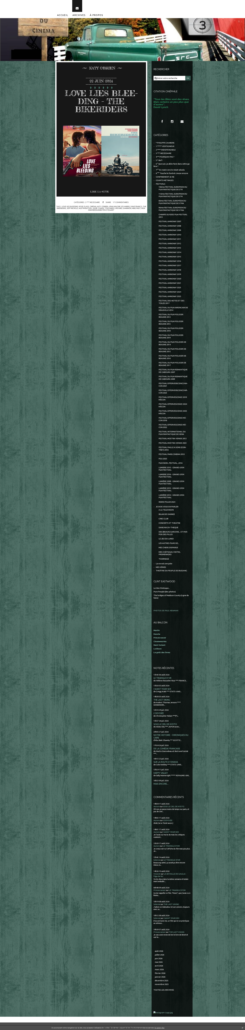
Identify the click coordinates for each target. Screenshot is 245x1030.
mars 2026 (159, 969)
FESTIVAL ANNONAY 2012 (170, 243)
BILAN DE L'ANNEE (167, 514)
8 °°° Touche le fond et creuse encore (172, 173)
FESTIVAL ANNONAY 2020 (170, 279)
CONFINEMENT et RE (165, 177)
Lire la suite (99, 191)
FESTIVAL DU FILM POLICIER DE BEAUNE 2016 (172, 357)
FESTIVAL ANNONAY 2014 (170, 252)
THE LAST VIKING (162, 700)
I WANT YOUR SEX (162, 689)
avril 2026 (159, 966)
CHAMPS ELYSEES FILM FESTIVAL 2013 (173, 215)
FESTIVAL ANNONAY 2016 (170, 261)
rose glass (84, 206)
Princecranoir (160, 890)
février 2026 (160, 973)
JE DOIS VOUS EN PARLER (167, 507)
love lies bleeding (70, 206)
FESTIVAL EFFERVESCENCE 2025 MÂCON (173, 412)
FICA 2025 (163, 459)
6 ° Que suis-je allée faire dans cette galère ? (172, 165)
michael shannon (123, 208)
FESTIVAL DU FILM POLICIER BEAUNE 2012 (171, 315)
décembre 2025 (161, 980)
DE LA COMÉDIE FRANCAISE (167, 748)
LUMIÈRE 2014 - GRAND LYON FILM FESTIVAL (171, 496)
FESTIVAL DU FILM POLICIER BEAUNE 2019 (171, 336)
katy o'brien (102, 206)
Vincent (157, 874)
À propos (96, 15)
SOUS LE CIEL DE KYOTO (165, 724)
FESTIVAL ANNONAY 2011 (170, 239)
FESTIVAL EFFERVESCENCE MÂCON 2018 (172, 419)
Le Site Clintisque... (162, 588)
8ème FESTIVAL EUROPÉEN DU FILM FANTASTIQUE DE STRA (172, 202)
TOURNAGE (164, 559)
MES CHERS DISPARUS (168, 547)
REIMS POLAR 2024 (167, 502)
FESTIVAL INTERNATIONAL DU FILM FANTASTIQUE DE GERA (172, 433)
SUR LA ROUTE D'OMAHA (166, 762)
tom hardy (110, 208)
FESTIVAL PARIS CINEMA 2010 (172, 454)
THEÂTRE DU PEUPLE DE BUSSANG (171, 570)
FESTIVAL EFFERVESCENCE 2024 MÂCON (173, 405)
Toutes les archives (164, 990)
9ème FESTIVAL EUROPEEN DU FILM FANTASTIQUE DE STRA (172, 209)
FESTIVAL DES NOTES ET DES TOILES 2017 (171, 302)
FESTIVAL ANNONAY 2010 (170, 235)
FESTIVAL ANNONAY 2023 (170, 287)
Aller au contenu (9, 2)
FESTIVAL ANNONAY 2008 (170, 226)
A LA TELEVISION (166, 510)
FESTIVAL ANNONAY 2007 (170, 221)
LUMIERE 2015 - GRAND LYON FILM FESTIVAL (171, 468)
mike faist (136, 208)
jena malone (115, 206)
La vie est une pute (164, 563)
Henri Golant (159, 645)
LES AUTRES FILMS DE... (169, 543)
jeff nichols (72, 208)
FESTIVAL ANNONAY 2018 (170, 270)
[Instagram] (172, 121)
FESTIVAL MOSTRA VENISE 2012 (173, 438)
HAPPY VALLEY (161, 773)
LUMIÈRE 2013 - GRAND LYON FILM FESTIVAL (171, 489)
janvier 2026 (160, 977)
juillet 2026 (159, 955)
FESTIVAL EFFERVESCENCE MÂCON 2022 (172, 426)
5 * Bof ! (159, 160)
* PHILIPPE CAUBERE (165, 143)
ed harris (125, 206)
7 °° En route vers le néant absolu (170, 170)
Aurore (157, 806)
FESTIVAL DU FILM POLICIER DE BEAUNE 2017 (172, 364)
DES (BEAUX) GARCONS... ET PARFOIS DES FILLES (173, 533)
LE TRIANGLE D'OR (162, 678)
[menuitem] (62, 15)
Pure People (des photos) (165, 592)
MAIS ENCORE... (161, 784)
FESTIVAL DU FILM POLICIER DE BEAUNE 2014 (172, 343)
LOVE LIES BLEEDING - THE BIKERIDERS (101, 101)
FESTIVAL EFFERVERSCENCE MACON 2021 (173, 384)
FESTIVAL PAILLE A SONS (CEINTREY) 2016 (172, 448)
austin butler (85, 208)
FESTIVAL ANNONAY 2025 (170, 296)
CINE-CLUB (163, 519)
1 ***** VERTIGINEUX (165, 146)
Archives (78, 15)
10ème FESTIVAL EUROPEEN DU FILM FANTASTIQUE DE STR (173, 188)
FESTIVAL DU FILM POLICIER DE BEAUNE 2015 (172, 350)
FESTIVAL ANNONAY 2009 (170, 230)
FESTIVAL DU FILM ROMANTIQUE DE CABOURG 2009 (173, 377)
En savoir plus (159, 1028)
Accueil (62, 15)
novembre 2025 (162, 984)
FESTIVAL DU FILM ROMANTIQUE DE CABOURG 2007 (173, 370)
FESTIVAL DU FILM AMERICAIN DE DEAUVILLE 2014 (173, 308)
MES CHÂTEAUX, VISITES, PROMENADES (169, 553)
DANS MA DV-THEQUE (168, 527)
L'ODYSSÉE (159, 713)
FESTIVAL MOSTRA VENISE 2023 (173, 443)
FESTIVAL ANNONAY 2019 (170, 274)
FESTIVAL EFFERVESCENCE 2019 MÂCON (173, 398)
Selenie (157, 860)
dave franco (136, 206)
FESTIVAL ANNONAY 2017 (170, 265)
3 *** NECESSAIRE (92, 202)
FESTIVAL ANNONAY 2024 (170, 292)
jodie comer (98, 208)
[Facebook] (162, 121)
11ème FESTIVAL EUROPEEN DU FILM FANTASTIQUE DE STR (173, 195)
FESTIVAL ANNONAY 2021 (170, 283)
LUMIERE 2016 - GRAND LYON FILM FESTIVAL (171, 475)
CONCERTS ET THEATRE (169, 523)
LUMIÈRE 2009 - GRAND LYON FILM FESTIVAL (171, 482)
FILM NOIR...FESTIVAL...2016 (170, 463)
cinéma (93, 206)
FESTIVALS (160, 184)
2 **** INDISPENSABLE (166, 150)
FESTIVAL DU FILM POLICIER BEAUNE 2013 (171, 322)
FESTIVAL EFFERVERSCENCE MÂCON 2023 (173, 391)
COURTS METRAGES (165, 180)
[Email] (77, 6)
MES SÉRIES (161, 567)
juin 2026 (158, 958)
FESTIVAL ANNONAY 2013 (170, 248)
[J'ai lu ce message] (242, 1028)
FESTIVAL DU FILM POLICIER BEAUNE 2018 (171, 329)
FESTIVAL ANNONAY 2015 (170, 257)
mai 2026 (159, 962)
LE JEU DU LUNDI (166, 539)
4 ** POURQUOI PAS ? (165, 157)
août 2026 (159, 951)
